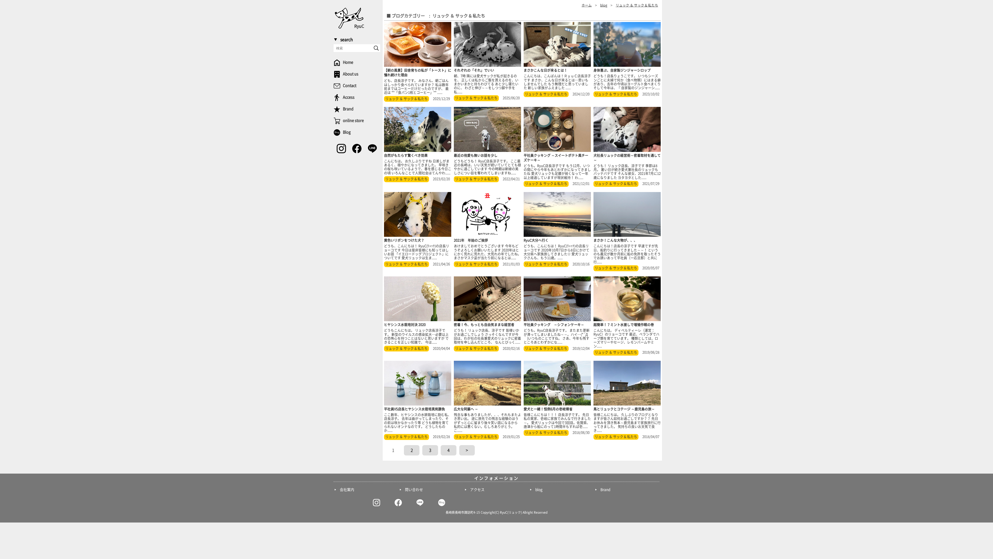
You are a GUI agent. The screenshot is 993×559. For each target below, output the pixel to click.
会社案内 (347, 489)
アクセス (477, 489)
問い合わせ (414, 489)
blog (539, 489)
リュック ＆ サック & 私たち (406, 98)
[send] (376, 48)
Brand (605, 489)
